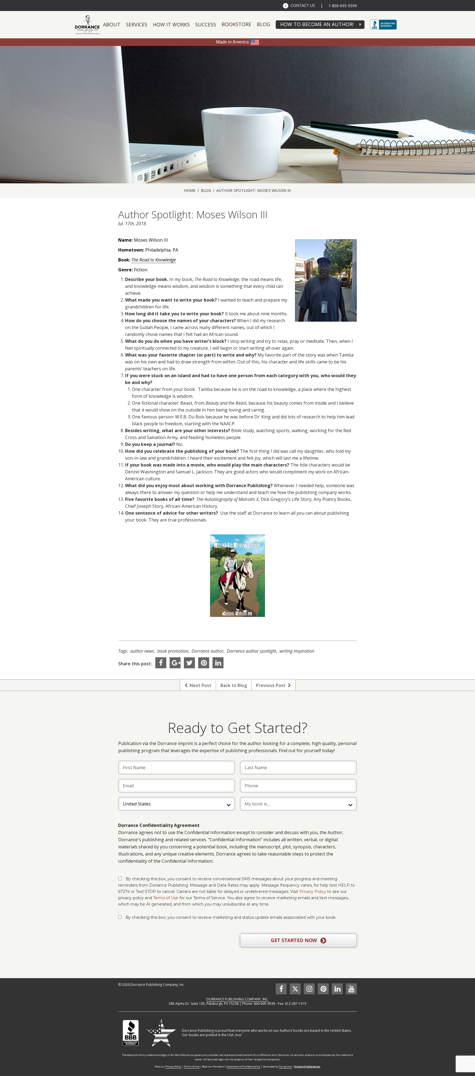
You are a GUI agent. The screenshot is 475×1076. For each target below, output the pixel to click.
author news (142, 651)
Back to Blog (233, 685)
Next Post (199, 685)
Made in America (232, 42)
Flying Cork (285, 1066)
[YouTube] (351, 988)
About (111, 24)
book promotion (172, 651)
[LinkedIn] (217, 662)
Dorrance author (207, 651)
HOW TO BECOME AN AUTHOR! (317, 24)
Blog (263, 24)
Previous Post (272, 685)
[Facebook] (160, 662)
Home (190, 190)
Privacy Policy (312, 891)
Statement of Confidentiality (243, 1066)
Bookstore (236, 24)
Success (205, 24)
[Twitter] (189, 662)
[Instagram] (309, 988)
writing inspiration (297, 651)
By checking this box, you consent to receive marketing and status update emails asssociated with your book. (231, 917)
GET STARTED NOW (294, 940)
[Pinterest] (203, 662)
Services (136, 24)
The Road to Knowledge (153, 260)
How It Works (171, 24)
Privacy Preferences (307, 1066)
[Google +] (175, 662)
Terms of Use (165, 897)
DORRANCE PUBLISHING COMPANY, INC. (237, 999)
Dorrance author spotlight (251, 651)
